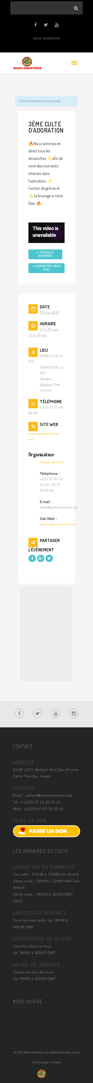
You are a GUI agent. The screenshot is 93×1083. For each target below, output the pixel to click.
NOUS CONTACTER (46, 38)
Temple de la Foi (52, 462)
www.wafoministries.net (58, 524)
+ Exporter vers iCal (46, 268)
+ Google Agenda (45, 254)
